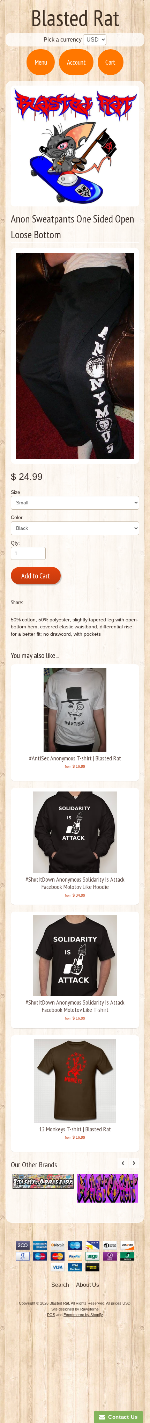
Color (17, 517)
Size (15, 492)
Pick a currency (63, 40)
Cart (110, 62)
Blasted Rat (75, 17)
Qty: (15, 543)
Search (60, 1285)
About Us (87, 1285)
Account (76, 62)
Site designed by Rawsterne (75, 1309)
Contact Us (121, 1417)
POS (51, 1315)
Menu (41, 62)
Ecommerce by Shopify (83, 1315)
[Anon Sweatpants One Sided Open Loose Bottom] (75, 356)
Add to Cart (35, 576)
